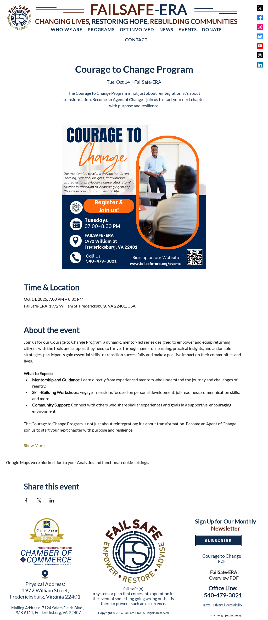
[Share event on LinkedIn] (51, 500)
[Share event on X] (39, 500)
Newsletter (225, 528)
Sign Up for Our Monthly (225, 521)
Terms (206, 604)
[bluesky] (260, 36)
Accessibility (234, 604)
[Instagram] (260, 27)
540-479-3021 (223, 595)
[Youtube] (260, 46)
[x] (260, 8)
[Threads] (260, 55)
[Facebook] (260, 17)
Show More (34, 445)
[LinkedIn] (260, 65)
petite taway (233, 615)
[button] (66, 29)
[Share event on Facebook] (26, 500)
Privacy (218, 604)
